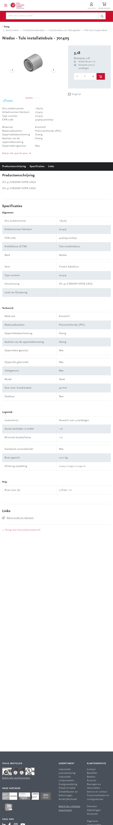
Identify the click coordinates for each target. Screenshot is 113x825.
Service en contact (97, 792)
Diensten (92, 806)
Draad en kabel (67, 788)
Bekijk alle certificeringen (16, 778)
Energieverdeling (68, 784)
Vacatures (92, 814)
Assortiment (66, 763)
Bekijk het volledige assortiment (69, 808)
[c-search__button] (102, 16)
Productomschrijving (14, 166)
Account (91, 780)
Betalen (91, 777)
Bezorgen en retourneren (94, 786)
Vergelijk (76, 94)
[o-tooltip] (85, 76)
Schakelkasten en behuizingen (68, 794)
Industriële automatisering (67, 771)
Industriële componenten (66, 779)
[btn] (101, 76)
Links (51, 166)
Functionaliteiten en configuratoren (98, 797)
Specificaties (37, 166)
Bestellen (92, 773)
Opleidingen (94, 810)
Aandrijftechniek (68, 799)
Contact (91, 769)
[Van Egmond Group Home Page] (17, 5)
